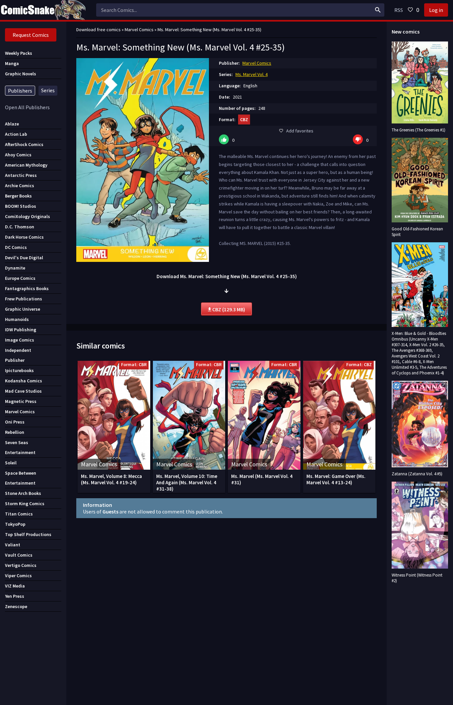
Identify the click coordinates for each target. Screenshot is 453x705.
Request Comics (31, 35)
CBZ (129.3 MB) (228, 309)
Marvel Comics (256, 63)
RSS (398, 10)
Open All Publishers (27, 107)
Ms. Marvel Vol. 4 (251, 74)
